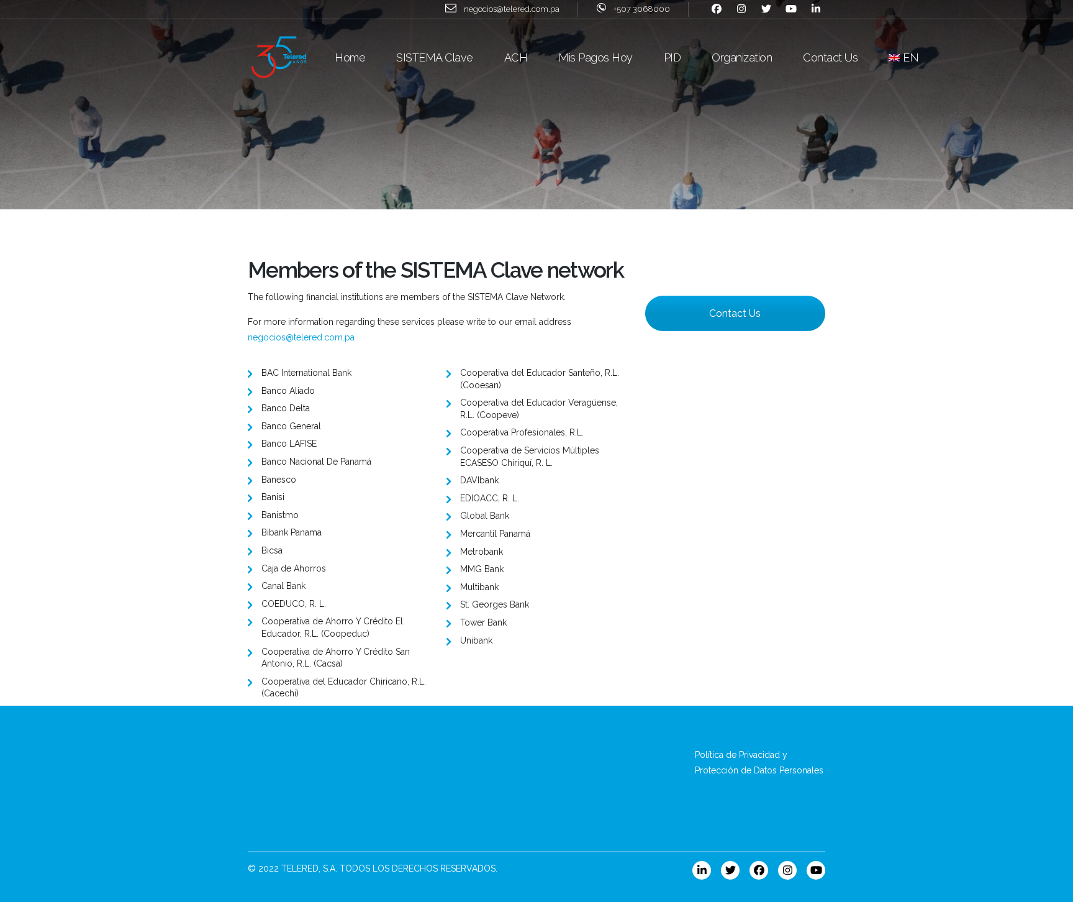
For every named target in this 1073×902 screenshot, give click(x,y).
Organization (742, 57)
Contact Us (830, 57)
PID (672, 57)
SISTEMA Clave (434, 57)
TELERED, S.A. (309, 868)
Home (350, 57)
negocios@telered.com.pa (301, 337)
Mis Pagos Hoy (595, 57)
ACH (516, 57)
